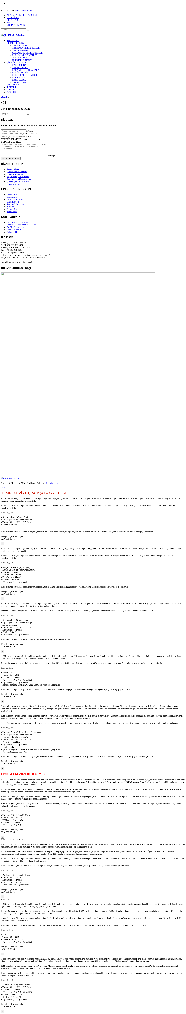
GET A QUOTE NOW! (10, 158)
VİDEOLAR (12, 20)
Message (51, 155)
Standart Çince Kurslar (16, 169)
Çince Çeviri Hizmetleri (17, 171)
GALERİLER (13, 17)
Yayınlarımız (12, 197)
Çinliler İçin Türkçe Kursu (18, 181)
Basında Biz (12, 209)
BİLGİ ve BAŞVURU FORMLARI (22, 15)
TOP (3, 488)
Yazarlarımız (12, 211)
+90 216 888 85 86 (23, 10)
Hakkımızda (12, 194)
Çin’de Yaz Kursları (15, 174)
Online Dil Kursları (15, 232)
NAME (29, 131)
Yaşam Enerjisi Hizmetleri (18, 176)
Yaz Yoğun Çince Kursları (18, 222)
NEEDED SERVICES (11, 139)
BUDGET (5, 142)
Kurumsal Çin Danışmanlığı (19, 179)
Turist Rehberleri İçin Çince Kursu (21, 225)
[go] (28, 30)
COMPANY (31, 133)
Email (28, 136)
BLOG (10, 22)
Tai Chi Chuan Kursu (16, 227)
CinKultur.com (51, 483)
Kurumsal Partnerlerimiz (17, 204)
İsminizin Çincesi (14, 184)
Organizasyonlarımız (15, 199)
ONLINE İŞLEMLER (16, 25)
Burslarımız (11, 207)
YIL (4, 97)
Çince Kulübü (13, 202)
